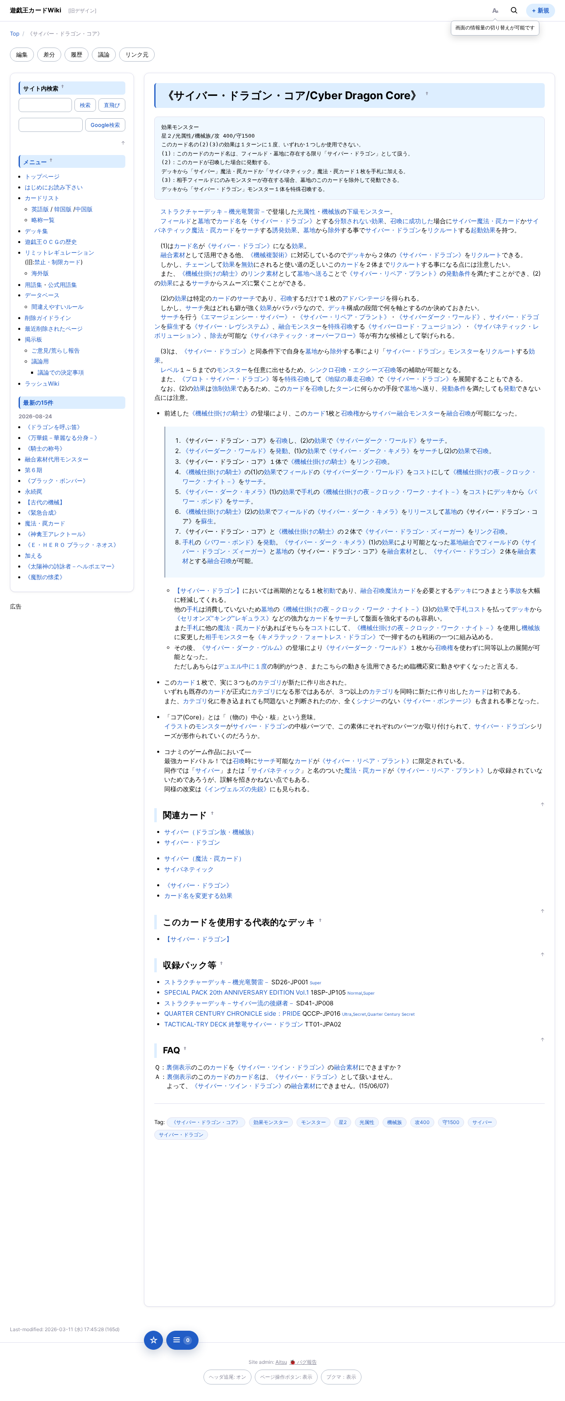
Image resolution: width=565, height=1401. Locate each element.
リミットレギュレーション (59, 252)
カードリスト (42, 197)
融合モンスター (300, 326)
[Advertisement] (72, 735)
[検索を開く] (514, 10)
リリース (419, 512)
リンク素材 (262, 273)
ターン (345, 388)
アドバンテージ (363, 298)
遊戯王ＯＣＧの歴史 (51, 241)
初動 (329, 590)
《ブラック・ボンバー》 (57, 480)
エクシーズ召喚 (374, 370)
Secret (359, 1014)
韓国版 (63, 208)
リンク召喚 (371, 461)
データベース (42, 294)
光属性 (306, 211)
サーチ (250, 230)
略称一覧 (43, 219)
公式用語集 (62, 284)
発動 (509, 388)
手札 (307, 492)
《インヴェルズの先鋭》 (235, 789)
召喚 (286, 298)
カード (349, 264)
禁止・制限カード (57, 261)
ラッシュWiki (42, 383)
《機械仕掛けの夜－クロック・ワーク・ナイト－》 (391, 492)
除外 (334, 230)
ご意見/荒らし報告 (55, 350)
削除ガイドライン (48, 317)
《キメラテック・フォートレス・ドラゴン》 (317, 637)
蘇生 (173, 326)
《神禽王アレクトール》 (57, 533)
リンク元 (136, 54)
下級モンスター (368, 211)
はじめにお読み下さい (54, 187)
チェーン (197, 264)
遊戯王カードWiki (36, 10)
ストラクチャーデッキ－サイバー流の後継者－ (229, 1003)
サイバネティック (276, 770)
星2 (343, 1122)
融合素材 (172, 255)
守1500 (451, 1122)
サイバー (464, 221)
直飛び (112, 105)
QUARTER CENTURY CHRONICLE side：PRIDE (232, 1013)
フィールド (176, 221)
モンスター (463, 351)
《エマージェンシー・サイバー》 (244, 317)
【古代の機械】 (45, 502)
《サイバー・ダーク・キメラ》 (369, 451)
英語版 (40, 208)
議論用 (40, 361)
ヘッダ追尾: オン (227, 1377)
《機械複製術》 (269, 255)
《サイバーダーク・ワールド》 (439, 317)
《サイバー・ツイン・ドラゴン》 (281, 1067)
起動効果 (483, 230)
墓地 (204, 221)
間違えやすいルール (57, 306)
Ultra (347, 1014)
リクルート (442, 230)
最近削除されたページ (54, 328)
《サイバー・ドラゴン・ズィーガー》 (415, 531)
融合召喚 (458, 413)
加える (33, 555)
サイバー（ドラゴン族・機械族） (210, 832)
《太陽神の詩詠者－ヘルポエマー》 (71, 566)
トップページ (42, 176)
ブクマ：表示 (341, 1377)
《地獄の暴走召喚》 (350, 379)
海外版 (40, 273)
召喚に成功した (411, 221)
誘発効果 (284, 230)
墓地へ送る (312, 273)
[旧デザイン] (82, 10)
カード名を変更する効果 (198, 896)
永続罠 (33, 491)
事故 (515, 590)
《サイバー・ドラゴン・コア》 (206, 1122)
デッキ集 (36, 230)
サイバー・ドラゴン (393, 230)
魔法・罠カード (45, 523)
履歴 (76, 54)
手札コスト (470, 609)
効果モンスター (271, 1122)
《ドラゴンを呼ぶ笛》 (54, 426)
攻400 (422, 1122)
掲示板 (33, 339)
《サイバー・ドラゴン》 (281, 221)
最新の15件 (38, 402)
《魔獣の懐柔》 (45, 576)
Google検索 (105, 125)
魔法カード (400, 590)
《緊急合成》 (42, 512)
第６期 (33, 469)
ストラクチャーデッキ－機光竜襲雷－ (213, 211)
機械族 (331, 211)
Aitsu (281, 1362)
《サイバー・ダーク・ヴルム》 (242, 648)
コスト (422, 472)
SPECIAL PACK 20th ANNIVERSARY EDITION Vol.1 (236, 992)
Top (14, 33)
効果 (298, 246)
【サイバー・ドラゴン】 (208, 590)
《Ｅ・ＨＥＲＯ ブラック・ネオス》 (72, 544)
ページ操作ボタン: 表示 (286, 1377)
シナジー (369, 701)
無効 (247, 264)
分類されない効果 (359, 221)
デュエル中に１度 (242, 666)
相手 (211, 637)
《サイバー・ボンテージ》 (437, 701)
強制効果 (224, 388)
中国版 (84, 208)
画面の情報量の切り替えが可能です (495, 27)
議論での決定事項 (61, 372)
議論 (104, 54)
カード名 (228, 221)
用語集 (33, 284)
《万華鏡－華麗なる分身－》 (62, 437)
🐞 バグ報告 (303, 1362)
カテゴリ (269, 682)
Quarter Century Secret (391, 1014)
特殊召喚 (340, 326)
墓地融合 (462, 542)
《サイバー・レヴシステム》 (232, 326)
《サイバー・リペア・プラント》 (393, 273)
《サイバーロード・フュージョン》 (414, 326)
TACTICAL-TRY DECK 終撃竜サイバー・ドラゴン (233, 1024)
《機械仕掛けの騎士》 (210, 273)
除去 (216, 335)
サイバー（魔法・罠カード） (204, 858)
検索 (85, 105)
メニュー (35, 161)
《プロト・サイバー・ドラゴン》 (225, 379)
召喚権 (350, 413)
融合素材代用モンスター (57, 459)
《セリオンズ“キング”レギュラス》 (223, 618)
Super (315, 982)
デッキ (356, 255)
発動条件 (458, 273)
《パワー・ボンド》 (229, 542)
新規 (543, 10)
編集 (22, 54)
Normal (354, 992)
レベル (169, 370)
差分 (49, 54)
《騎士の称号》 (45, 448)
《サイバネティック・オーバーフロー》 (303, 335)
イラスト (176, 726)
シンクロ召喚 (328, 370)
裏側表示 (178, 1067)
